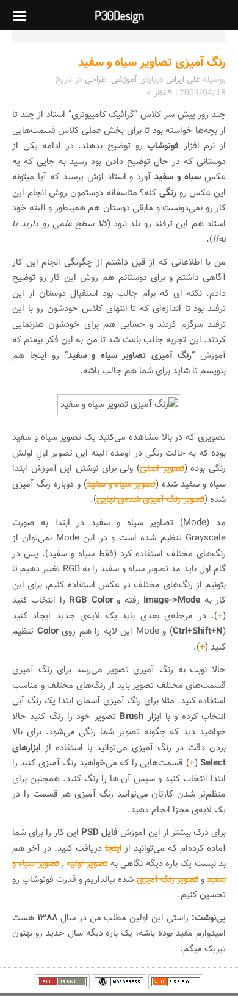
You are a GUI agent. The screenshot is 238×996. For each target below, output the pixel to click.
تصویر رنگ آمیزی (167, 880)
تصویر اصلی (162, 469)
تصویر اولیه (87, 864)
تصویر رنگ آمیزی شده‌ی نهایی (150, 500)
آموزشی (124, 80)
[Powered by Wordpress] (119, 987)
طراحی (96, 80)
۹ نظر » (159, 93)
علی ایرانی (183, 80)
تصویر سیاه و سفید (121, 485)
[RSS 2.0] (175, 987)
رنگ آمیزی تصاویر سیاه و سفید (152, 63)
